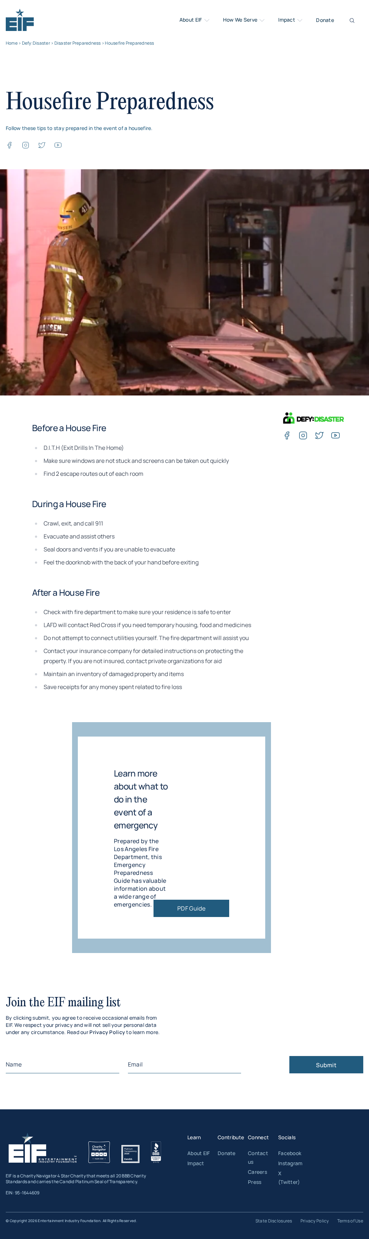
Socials (286, 1137)
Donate (325, 20)
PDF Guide (191, 908)
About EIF (191, 20)
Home (12, 43)
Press (254, 1181)
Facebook (289, 1153)
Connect (258, 1137)
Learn (194, 1137)
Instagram (290, 1163)
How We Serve (241, 20)
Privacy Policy (107, 1032)
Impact (287, 20)
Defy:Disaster (36, 43)
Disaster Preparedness (77, 43)
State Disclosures (273, 1221)
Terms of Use (350, 1221)
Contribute (231, 1137)
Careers (257, 1171)
